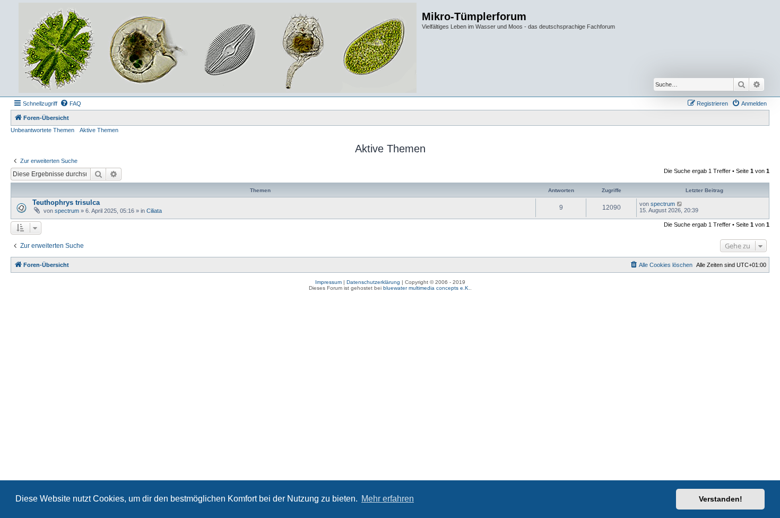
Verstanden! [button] (720, 499)
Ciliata (154, 211)
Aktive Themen (99, 130)
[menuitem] (70, 103)
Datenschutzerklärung (373, 282)
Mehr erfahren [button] (387, 498)
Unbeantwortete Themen (42, 130)
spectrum (67, 211)
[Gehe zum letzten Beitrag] (680, 204)
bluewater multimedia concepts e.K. (426, 288)
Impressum (328, 282)
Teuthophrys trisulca (66, 202)
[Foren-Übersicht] (217, 48)
